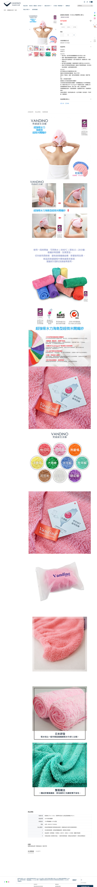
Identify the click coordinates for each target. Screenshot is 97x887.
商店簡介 (35, 884)
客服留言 (57, 884)
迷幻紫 (63, 27)
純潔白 (68, 27)
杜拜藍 (74, 27)
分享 (63, 103)
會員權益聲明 (58, 886)
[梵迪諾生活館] (12, 4)
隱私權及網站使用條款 (38, 886)
